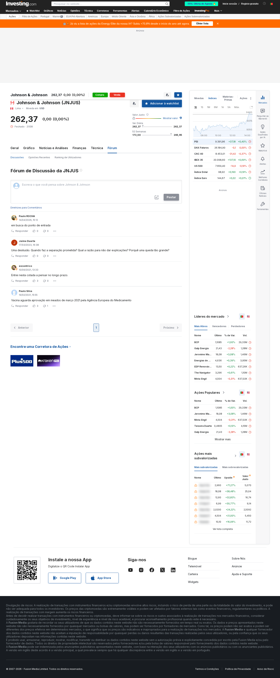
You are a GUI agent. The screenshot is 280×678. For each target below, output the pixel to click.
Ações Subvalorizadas (169, 16)
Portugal (45, 16)
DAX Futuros (201, 147)
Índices (212, 98)
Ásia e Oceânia (138, 16)
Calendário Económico (156, 11)
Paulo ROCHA (27, 216)
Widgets (193, 581)
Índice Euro (200, 178)
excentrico (25, 266)
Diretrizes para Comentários (26, 207)
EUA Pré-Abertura (75, 16)
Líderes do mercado (209, 316)
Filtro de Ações (182, 11)
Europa (105, 16)
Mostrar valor (170, 118)
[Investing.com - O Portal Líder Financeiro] (21, 3)
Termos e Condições (207, 669)
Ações (12, 16)
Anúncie (237, 566)
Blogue (192, 558)
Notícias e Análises (53, 148)
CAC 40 (198, 153)
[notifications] (264, 3)
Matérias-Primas (228, 98)
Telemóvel (194, 566)
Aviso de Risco (265, 669)
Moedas (199, 98)
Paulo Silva (25, 291)
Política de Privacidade (238, 669)
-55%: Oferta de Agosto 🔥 (201, 3)
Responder (21, 231)
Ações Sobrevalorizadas (197, 16)
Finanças (79, 148)
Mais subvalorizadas (206, 467)
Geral (14, 148)
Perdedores (238, 326)
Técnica (97, 148)
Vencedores (219, 326)
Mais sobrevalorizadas (235, 467)
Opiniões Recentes (39, 157)
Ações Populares (207, 392)
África (152, 16)
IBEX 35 (198, 159)
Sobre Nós (238, 558)
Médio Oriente (119, 16)
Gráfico (29, 148)
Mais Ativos (200, 326)
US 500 (198, 166)
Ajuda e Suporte (242, 574)
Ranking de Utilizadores (68, 157)
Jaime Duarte (27, 241)
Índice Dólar (201, 172)
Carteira (193, 574)
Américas (93, 16)
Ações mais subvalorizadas (205, 456)
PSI (196, 141)
